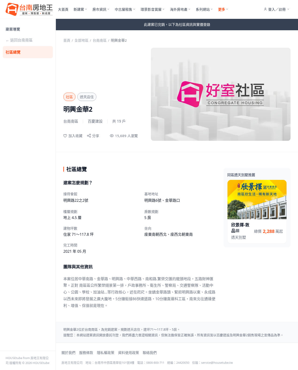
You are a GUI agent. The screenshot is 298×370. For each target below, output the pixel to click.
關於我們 (68, 352)
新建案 (79, 9)
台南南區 (100, 40)
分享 (95, 135)
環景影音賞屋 (151, 9)
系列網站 (203, 9)
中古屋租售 (123, 9)
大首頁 (63, 9)
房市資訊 (99, 9)
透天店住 (87, 96)
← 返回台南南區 (19, 40)
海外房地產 (178, 9)
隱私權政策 (105, 352)
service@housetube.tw (217, 362)
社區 (69, 96)
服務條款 (86, 352)
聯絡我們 (150, 352)
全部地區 (81, 40)
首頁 (66, 40)
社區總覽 (13, 52)
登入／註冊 (277, 9)
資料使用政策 (128, 352)
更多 (221, 9)
